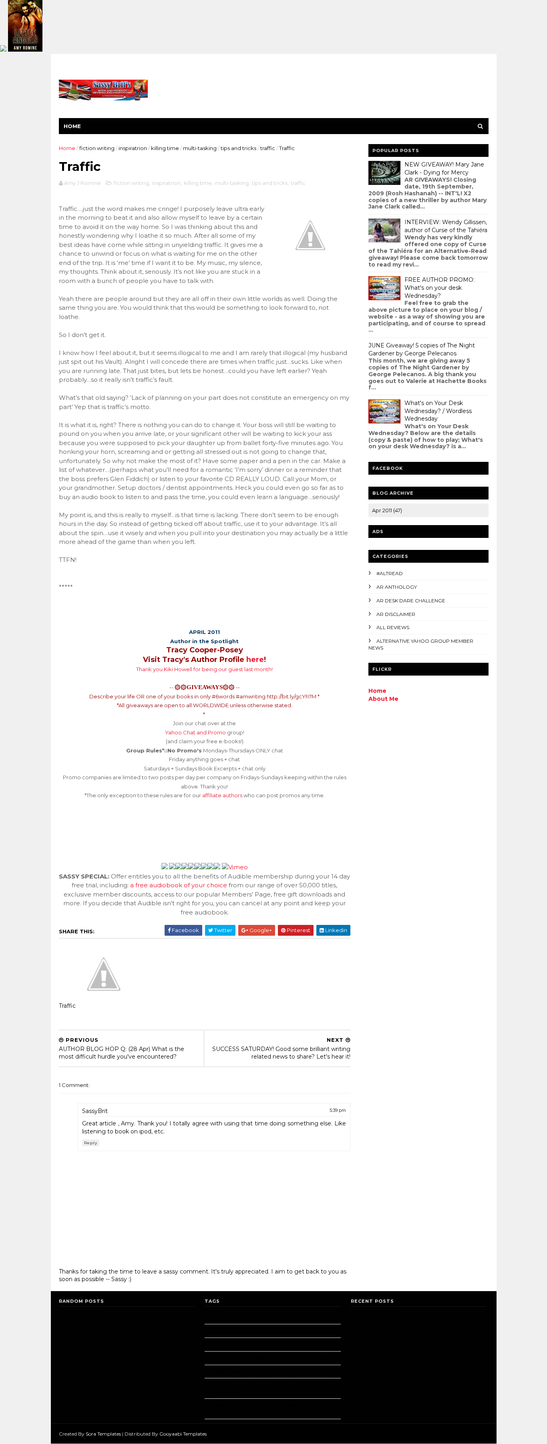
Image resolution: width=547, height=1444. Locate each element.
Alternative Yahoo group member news (269, 1358)
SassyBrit (95, 1111)
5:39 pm (338, 1110)
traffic (267, 148)
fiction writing (97, 148)
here (255, 659)
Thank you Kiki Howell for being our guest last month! (204, 669)
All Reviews (392, 627)
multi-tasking (200, 148)
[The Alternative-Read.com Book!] (3, 49)
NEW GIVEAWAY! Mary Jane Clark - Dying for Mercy (444, 168)
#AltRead (389, 573)
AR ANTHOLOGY (396, 587)
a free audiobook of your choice (179, 885)
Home (72, 126)
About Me (383, 698)
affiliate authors (222, 795)
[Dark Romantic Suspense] (25, 49)
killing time (165, 148)
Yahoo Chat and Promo (195, 732)
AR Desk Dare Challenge (410, 601)
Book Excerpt (233, 1372)
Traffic (67, 1005)
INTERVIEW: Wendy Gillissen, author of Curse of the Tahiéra (445, 226)
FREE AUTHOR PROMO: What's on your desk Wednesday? (439, 287)
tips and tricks (238, 148)
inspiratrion (133, 148)
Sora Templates (103, 1434)
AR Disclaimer (395, 614)
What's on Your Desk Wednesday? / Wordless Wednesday (438, 410)
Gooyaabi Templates (183, 1434)
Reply (90, 1142)
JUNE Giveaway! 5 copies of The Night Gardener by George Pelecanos (421, 349)
